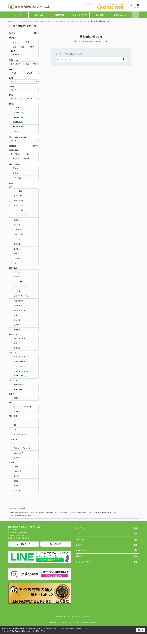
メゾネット (18, 272)
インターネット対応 (21, 435)
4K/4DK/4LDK (18, 127)
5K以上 (15, 132)
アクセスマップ (81, 550)
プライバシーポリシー (72, 616)
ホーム (18, 15)
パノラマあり (18, 178)
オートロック (18, 443)
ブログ (78, 545)
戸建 (27, 42)
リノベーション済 (20, 215)
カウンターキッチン (21, 371)
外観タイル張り (19, 338)
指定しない (17, 64)
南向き (16, 481)
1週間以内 (27, 159)
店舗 (22, 47)
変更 (35, 33)
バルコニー (18, 281)
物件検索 (39, 15)
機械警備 (17, 330)
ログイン (130, 7)
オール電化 (18, 291)
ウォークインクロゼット (22, 407)
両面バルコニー (19, 310)
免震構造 (17, 343)
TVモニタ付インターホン (23, 448)
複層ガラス (18, 458)
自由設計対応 (18, 234)
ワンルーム (17, 107)
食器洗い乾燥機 (19, 361)
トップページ (80, 528)
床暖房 (16, 398)
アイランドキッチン (21, 376)
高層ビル (17, 244)
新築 (27, 64)
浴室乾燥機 (18, 389)
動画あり (16, 173)
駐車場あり (18, 490)
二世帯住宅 (18, 229)
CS (15, 420)
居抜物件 (17, 258)
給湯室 (16, 325)
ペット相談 (18, 191)
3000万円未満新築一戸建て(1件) (104, 512)
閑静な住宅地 (18, 200)
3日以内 (16, 159)
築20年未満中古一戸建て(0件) (20, 515)
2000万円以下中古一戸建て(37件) (22, 512)
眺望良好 (17, 220)
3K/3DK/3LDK (18, 122)
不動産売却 (59, 15)
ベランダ (17, 277)
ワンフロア (18, 239)
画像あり (16, 168)
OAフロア (17, 263)
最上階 (16, 476)
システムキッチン (20, 366)
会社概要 (100, 15)
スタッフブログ (79, 15)
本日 (27, 154)
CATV (16, 430)
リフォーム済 (18, 210)
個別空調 (17, 320)
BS (15, 425)
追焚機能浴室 (18, 385)
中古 (35, 64)
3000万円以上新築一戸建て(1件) (80, 512)
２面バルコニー (19, 301)
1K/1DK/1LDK (18, 112)
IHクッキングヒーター (22, 357)
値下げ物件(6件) (61, 512)
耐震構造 (17, 348)
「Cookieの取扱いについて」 (24, 631)
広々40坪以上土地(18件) (44, 512)
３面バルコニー (19, 306)
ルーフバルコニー (20, 286)
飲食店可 (17, 254)
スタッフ (79, 534)
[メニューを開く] (135, 15)
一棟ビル (16, 55)
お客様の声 (80, 539)
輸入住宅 (17, 225)
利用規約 (59, 616)
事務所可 (17, 249)
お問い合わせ (120, 15)
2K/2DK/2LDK (18, 117)
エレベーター (18, 315)
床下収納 (17, 411)
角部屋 (16, 486)
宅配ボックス (18, 453)
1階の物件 (17, 471)
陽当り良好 (18, 196)
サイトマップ (88, 616)
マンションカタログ (83, 562)
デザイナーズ (18, 205)
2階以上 (17, 466)
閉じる (140, 630)
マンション (17, 42)
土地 (14, 47)
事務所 (31, 47)
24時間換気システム (21, 296)
